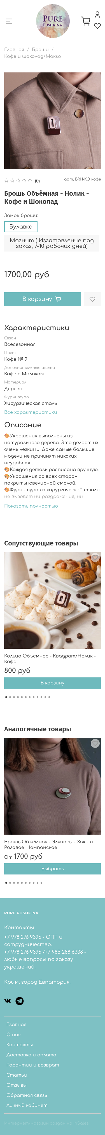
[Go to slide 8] (33, 697)
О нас (13, 1034)
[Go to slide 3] (14, 697)
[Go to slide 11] (45, 697)
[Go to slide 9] (37, 697)
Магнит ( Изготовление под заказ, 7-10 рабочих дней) (52, 243)
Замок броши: (21, 215)
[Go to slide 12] (49, 697)
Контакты (19, 1044)
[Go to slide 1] (6, 697)
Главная (14, 49)
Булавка (20, 227)
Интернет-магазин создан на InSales (46, 1123)
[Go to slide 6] (26, 697)
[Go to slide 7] (30, 697)
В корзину (52, 683)
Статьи (16, 1075)
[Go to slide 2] (10, 697)
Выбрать (52, 868)
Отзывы (16, 1085)
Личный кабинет (27, 1105)
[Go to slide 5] (22, 697)
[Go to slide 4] (18, 697)
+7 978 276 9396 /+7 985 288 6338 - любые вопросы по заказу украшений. (45, 959)
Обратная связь (26, 1095)
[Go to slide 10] (41, 697)
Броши (40, 49)
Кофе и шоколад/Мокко (32, 56)
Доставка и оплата (31, 1055)
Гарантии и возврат (32, 1065)
